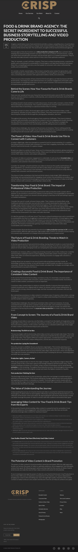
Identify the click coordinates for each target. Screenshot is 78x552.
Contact (57, 13)
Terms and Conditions (65, 498)
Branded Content (43, 495)
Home (20, 13)
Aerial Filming (42, 512)
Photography (42, 519)
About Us (48, 13)
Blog (61, 509)
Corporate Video (43, 498)
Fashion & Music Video (44, 502)
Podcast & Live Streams (44, 516)
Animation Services (43, 509)
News (61, 512)
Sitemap (62, 495)
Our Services (29, 13)
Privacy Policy (63, 502)
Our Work (39, 13)
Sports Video (42, 505)
